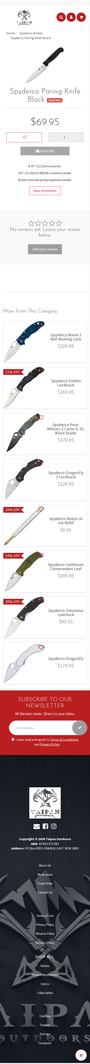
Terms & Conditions (64, 739)
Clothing (45, 1016)
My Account (45, 875)
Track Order (45, 883)
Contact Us (45, 892)
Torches (45, 1025)
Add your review (45, 249)
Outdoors (45, 1043)
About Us (45, 865)
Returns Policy (45, 934)
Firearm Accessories (45, 975)
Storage (45, 1034)
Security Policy (45, 943)
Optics (45, 984)
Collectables (45, 993)
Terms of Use (45, 916)
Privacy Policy (49, 744)
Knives (45, 966)
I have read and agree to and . (47, 741)
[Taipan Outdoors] (24, 17)
